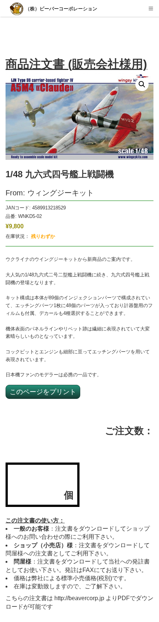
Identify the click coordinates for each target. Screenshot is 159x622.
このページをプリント (43, 391)
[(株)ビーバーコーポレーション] (17, 9)
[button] (142, 84)
